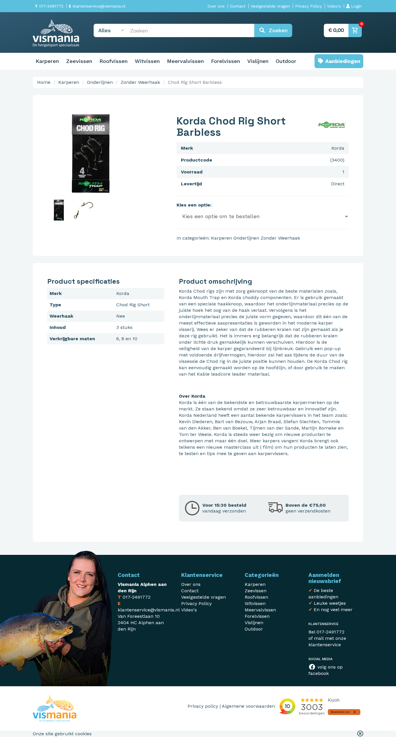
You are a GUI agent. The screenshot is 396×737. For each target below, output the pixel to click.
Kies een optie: (194, 205)
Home (43, 82)
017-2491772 (49, 6)
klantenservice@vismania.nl (97, 6)
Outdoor (286, 61)
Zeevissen (79, 61)
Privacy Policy (308, 6)
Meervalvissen (185, 61)
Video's (334, 6)
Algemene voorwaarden (248, 706)
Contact (238, 6)
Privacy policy (203, 706)
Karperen (47, 61)
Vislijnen (257, 61)
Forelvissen (225, 61)
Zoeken (276, 30)
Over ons (216, 6)
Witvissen (147, 61)
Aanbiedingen (342, 61)
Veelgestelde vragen (270, 6)
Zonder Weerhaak (140, 82)
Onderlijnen (100, 82)
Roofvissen (113, 61)
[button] (360, 734)
